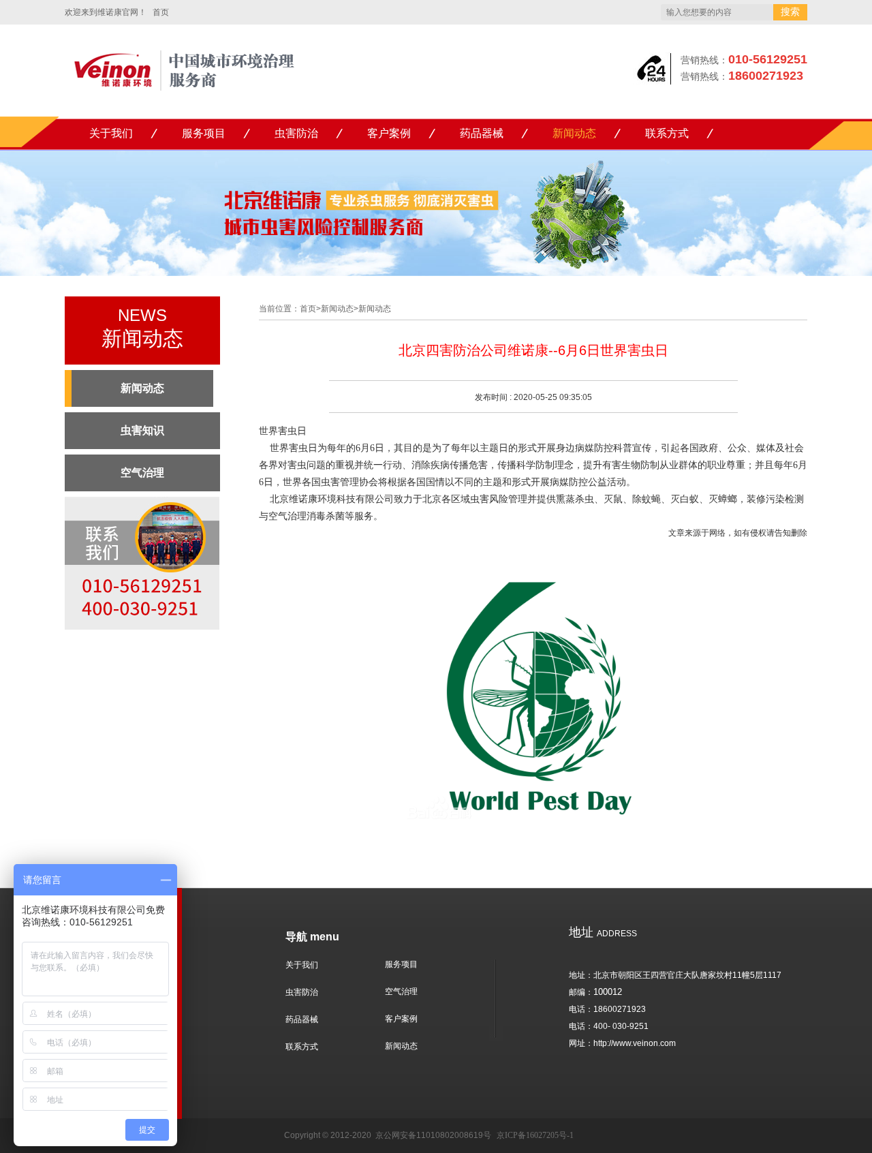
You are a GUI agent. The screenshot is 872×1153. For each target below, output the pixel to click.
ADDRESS (603, 933)
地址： (581, 975)
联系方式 (667, 133)
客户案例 (389, 133)
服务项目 (203, 133)
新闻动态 (574, 133)
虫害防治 (296, 133)
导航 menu (312, 936)
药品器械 (481, 133)
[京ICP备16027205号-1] (374, 1135)
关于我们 (111, 133)
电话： (581, 1009)
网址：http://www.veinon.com (622, 1043)
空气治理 (401, 991)
